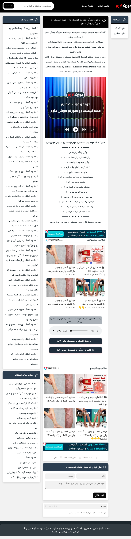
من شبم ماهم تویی (26, 452)
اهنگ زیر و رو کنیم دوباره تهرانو (21, 48)
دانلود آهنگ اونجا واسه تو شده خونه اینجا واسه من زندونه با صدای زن (22, 127)
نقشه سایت (87, 6)
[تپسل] (46, 231)
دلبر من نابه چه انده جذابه (23, 408)
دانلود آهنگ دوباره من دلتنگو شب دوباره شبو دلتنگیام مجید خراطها (23, 176)
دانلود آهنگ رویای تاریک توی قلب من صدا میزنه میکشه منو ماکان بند (23, 161)
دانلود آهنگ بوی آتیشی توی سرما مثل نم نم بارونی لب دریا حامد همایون (23, 285)
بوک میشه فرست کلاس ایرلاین (21, 472)
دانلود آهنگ (103, 6)
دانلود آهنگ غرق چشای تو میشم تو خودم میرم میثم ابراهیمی (24, 359)
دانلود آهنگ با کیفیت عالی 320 (74, 341)
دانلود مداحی (120, 33)
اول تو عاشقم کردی (27, 467)
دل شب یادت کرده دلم (25, 433)
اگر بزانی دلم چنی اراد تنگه (23, 477)
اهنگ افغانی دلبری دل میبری (22, 383)
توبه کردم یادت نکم (26, 418)
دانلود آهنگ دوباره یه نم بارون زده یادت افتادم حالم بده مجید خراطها (22, 211)
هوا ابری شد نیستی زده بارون (22, 447)
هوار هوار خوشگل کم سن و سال (21, 393)
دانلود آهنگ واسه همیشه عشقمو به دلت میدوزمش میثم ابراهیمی (23, 344)
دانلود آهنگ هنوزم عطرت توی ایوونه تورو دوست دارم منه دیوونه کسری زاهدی (21, 314)
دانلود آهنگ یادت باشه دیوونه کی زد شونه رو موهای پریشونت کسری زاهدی (22, 299)
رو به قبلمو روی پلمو (26, 437)
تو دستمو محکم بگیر (26, 388)
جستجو (8, 5)
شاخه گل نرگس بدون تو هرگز (22, 403)
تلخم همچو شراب (27, 413)
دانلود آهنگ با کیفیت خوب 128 (74, 350)
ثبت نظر (100, 495)
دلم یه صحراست (28, 398)
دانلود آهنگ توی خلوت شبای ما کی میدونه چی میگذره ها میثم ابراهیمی (22, 329)
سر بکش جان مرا (28, 462)
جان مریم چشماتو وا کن (24, 442)
